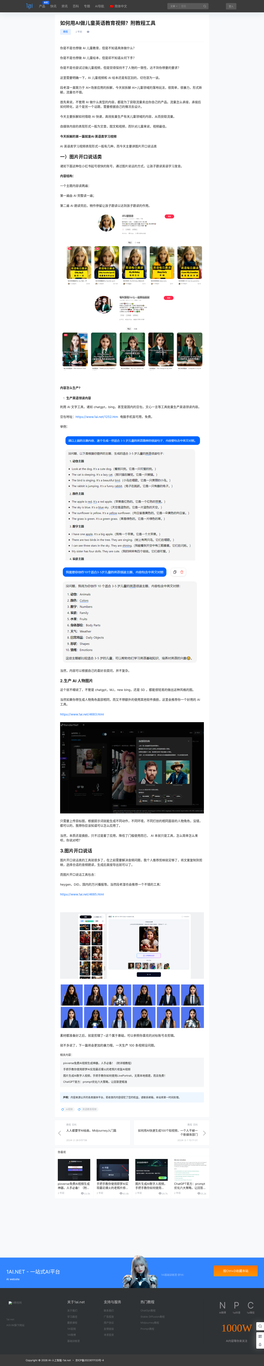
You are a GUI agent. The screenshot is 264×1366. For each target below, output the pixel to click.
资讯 (64, 6)
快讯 (53, 6)
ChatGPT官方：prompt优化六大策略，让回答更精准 (95, 1081)
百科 (76, 6)
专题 (87, 6)
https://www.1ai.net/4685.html (82, 894)
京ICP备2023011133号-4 (89, 1360)
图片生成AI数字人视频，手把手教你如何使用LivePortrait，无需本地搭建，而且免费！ (115, 1075)
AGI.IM (10, 1325)
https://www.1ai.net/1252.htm (97, 417)
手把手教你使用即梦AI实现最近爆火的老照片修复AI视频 (96, 1069)
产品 (42, 4)
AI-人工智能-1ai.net (59, 1360)
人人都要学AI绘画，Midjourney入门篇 (91, 1130)
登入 (231, 6)
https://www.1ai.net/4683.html (82, 714)
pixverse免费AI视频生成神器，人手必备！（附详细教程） (98, 1063)
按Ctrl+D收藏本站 (235, 1271)
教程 (65, 31)
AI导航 (99, 6)
